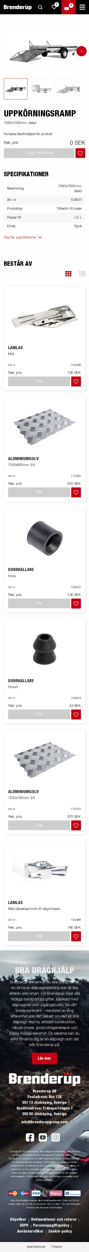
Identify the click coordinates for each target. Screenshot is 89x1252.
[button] (68, 274)
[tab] (16, 89)
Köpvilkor (18, 1219)
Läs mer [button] (44, 1058)
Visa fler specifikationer (20, 237)
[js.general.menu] (82, 7)
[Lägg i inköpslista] (80, 153)
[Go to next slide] (81, 51)
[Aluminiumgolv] (44, 427)
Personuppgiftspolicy (51, 1225)
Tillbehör (56, 1247)
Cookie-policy (60, 1231)
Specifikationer (36, 1247)
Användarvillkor (31, 1231)
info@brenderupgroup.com (44, 1122)
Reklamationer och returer (54, 1219)
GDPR (24, 1225)
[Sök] (40, 7)
